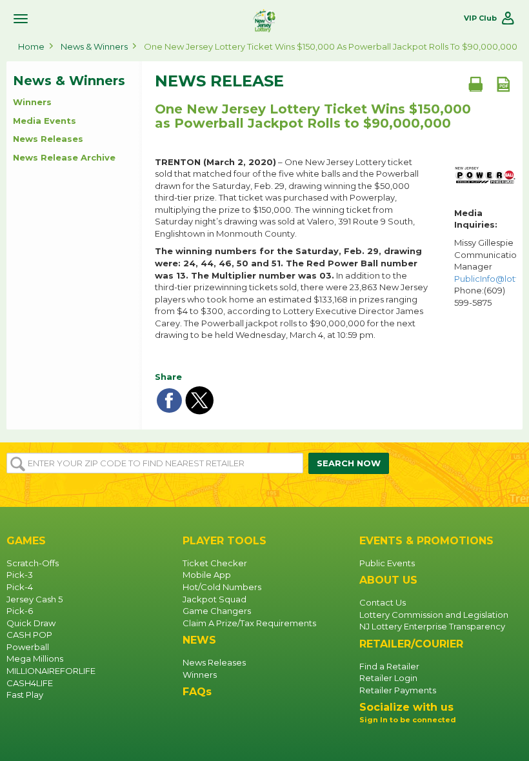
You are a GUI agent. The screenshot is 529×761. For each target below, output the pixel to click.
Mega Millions (34, 658)
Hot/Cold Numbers (222, 587)
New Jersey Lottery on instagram (390, 741)
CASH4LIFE (29, 683)
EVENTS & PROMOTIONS (426, 541)
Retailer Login (388, 678)
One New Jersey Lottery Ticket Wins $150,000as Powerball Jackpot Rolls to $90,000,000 (313, 116)
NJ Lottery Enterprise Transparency (432, 626)
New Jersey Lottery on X (431, 741)
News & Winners (94, 46)
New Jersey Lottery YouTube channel (411, 741)
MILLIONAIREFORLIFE (50, 671)
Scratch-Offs (32, 563)
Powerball (27, 647)
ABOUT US (388, 580)
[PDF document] (503, 83)
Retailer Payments (397, 690)
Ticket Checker (215, 563)
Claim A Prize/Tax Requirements (249, 623)
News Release (219, 81)
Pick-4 (19, 587)
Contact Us (382, 602)
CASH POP (29, 634)
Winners (32, 102)
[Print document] (475, 83)
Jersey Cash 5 (34, 599)
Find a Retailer (389, 666)
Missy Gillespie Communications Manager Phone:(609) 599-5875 (485, 272)
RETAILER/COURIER (411, 644)
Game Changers (217, 611)
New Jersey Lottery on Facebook (369, 741)
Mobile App (207, 574)
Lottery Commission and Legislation (433, 614)
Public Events (387, 563)
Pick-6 (19, 611)
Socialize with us (406, 707)
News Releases (48, 138)
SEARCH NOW (349, 463)
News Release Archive (64, 157)
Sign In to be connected (407, 720)
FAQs (197, 692)
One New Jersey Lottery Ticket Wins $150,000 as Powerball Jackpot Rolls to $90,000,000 (330, 46)
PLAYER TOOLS (224, 541)
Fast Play (24, 694)
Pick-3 (19, 574)
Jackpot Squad (214, 599)
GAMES (26, 541)
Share (168, 376)
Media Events (44, 120)
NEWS (199, 640)
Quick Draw (30, 623)
